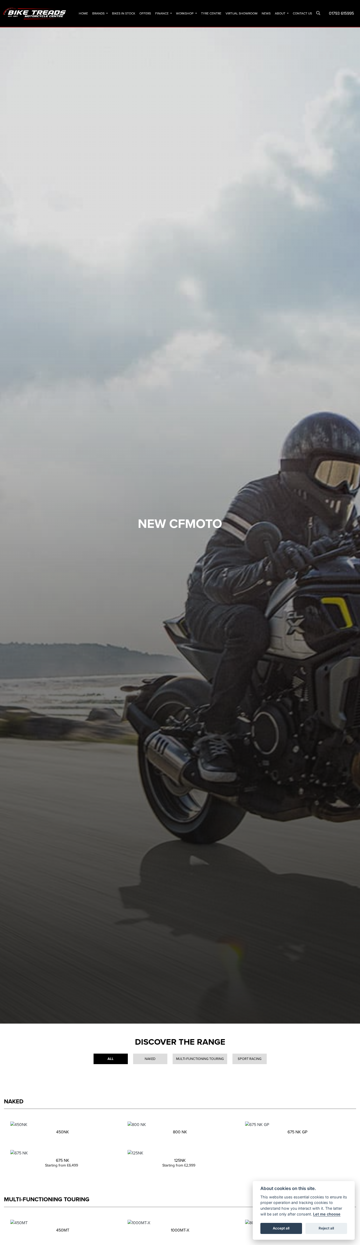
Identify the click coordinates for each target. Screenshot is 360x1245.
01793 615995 (341, 13)
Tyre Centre (211, 13)
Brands (98, 13)
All (111, 1058)
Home (83, 13)
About (280, 13)
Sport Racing (249, 1058)
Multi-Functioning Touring (200, 1058)
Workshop (185, 13)
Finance (162, 13)
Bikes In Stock (123, 13)
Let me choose (326, 1214)
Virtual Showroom (241, 13)
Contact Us (302, 13)
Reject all (326, 1228)
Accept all (281, 1228)
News (266, 13)
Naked (150, 1058)
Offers (145, 13)
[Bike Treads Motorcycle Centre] (35, 13)
